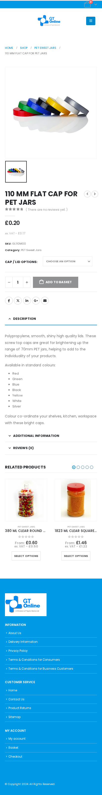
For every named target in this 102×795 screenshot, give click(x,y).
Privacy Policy (18, 651)
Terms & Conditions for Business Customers (40, 669)
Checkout (15, 757)
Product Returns (19, 708)
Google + (36, 301)
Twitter (18, 301)
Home (12, 690)
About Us (14, 633)
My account (17, 739)
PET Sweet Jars (31, 250)
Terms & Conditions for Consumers (34, 660)
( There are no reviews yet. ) (47, 209)
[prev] (87, 194)
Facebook (9, 301)
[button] (9, 21)
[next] (94, 194)
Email (45, 301)
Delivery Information (23, 642)
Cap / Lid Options (21, 262)
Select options (26, 556)
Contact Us (16, 699)
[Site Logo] (51, 20)
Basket (13, 748)
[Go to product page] (26, 500)
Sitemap (14, 717)
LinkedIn (27, 301)
